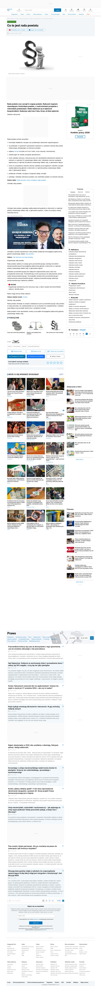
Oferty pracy (82, 974)
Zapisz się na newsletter (57, 351)
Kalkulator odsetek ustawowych (77, 274)
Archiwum (81, 966)
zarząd (16, 151)
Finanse (81, 950)
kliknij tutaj (44, 929)
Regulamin (49, 982)
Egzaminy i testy (25, 969)
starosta (24, 346)
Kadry (22, 14)
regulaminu (36, 919)
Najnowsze (80, 192)
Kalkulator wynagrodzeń (75, 258)
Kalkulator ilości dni (74, 269)
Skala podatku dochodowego (71, 973)
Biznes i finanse (54, 946)
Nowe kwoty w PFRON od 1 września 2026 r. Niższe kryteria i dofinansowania (79, 216)
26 (77, 333)
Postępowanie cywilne (75, 285)
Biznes (28, 14)
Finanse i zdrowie (54, 955)
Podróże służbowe (69, 969)
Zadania (9, 967)
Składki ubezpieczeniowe (71, 967)
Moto (64, 14)
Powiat (31, 18)
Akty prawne (39, 962)
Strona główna (10, 18)
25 (73, 333)
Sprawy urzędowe (24, 18)
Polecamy (70, 509)
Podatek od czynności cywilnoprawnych (79, 317)
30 (90, 333)
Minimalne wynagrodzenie (71, 966)
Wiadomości (10, 637)
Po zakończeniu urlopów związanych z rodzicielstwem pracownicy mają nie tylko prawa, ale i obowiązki (79, 208)
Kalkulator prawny (73, 278)
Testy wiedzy (25, 976)
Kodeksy (38, 973)
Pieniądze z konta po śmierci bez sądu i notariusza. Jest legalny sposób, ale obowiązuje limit (78, 229)
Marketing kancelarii (34, 641)
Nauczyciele (24, 967)
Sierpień (83, 330)
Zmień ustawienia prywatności (35, 982)
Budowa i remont (83, 952)
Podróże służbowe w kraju (71, 964)
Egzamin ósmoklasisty (27, 974)
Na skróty (81, 962)
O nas (8, 982)
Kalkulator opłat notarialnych (76, 276)
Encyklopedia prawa (24, 639)
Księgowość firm (11, 944)
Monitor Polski (39, 966)
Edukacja (81, 14)
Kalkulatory (75, 250)
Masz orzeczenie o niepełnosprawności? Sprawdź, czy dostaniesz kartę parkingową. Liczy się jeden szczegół (79, 225)
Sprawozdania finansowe (71, 953)
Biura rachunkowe (69, 944)
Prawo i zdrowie (39, 957)
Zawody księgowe (11, 953)
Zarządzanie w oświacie (27, 971)
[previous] (43, 901)
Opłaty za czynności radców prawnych (79, 308)
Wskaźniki (74, 298)
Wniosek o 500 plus (74, 294)
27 (80, 333)
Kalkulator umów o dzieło (75, 262)
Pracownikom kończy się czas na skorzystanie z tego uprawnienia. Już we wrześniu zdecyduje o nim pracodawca (78, 195)
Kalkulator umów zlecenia (75, 260)
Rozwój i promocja (11, 969)
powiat (9, 346)
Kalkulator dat (72, 280)
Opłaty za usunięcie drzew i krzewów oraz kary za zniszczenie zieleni (80, 314)
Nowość (80, 130)
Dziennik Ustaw (39, 964)
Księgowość (14, 14)
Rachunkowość (10, 948)
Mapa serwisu (84, 982)
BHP (23, 953)
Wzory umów (72, 292)
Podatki (9, 946)
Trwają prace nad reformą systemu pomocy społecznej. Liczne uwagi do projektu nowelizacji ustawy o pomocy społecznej (79, 233)
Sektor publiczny (37, 14)
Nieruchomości (72, 14)
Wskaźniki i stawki (70, 962)
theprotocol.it (82, 973)
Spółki (51, 948)
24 (70, 333)
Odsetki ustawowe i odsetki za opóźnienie (80, 299)
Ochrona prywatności (19, 982)
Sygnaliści (54, 639)
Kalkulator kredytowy (74, 271)
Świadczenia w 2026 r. (74, 387)
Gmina (25, 297)
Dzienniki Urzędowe (40, 967)
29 (86, 333)
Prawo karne (72, 290)
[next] (63, 901)
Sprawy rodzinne (47, 637)
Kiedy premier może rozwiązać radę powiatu (31, 180)
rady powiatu (29, 254)
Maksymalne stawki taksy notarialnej (78, 310)
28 (83, 333)
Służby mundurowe (36, 639)
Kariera (57, 982)
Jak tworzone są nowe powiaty (23, 257)
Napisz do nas (37, 351)
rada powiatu (16, 346)
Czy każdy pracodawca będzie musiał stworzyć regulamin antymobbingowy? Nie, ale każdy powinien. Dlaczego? (79, 242)
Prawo (46, 14)
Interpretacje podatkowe (75, 322)
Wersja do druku (17, 351)
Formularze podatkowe (84, 971)
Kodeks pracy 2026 (80, 132)
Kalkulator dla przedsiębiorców (77, 256)
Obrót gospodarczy (11, 950)
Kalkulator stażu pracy (55, 971)
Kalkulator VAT (53, 967)
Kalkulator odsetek (54, 969)
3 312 (59, 900)
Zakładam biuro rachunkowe (71, 946)
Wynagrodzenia (25, 948)
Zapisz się (35, 922)
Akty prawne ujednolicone (42, 971)
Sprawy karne (37, 637)
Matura (23, 973)
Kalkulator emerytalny (74, 267)
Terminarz (74, 330)
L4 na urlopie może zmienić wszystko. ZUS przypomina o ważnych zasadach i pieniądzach (79, 212)
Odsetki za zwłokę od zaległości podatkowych (77, 303)
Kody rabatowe (82, 967)
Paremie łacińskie (22, 641)
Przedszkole (24, 964)
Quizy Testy (72, 319)
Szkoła (23, 966)
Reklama (75, 982)
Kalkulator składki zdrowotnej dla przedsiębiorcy (77, 253)
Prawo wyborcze (11, 641)
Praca (29, 637)
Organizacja (10, 964)
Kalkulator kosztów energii (76, 265)
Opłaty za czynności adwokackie (77, 306)
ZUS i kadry (10, 952)
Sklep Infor (38, 955)
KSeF (88, 14)
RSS (63, 982)
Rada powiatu (37, 18)
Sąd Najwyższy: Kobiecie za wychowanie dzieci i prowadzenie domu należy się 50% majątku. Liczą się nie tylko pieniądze (79, 199)
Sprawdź (80, 136)
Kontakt (68, 982)
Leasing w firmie (54, 953)
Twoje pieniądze (55, 14)
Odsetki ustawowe (69, 971)
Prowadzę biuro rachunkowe (71, 948)
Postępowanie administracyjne (77, 288)
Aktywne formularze (78, 284)
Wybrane (87, 192)
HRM (23, 955)
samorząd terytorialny (33, 346)
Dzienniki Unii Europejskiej (42, 969)
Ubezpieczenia (25, 950)
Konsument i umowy (21, 637)
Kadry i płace (10, 971)
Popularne (72, 192)
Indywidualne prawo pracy (28, 946)
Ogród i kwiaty (82, 953)
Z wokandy (46, 639)
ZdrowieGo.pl (82, 964)
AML (66, 955)
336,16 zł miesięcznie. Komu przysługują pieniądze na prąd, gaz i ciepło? (79, 237)
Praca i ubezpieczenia (55, 950)
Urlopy (23, 952)
